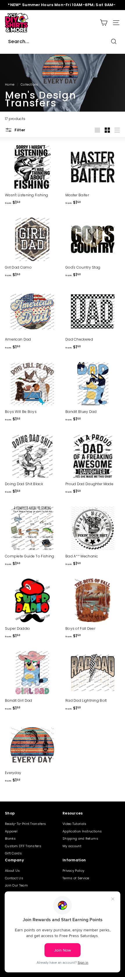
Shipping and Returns (80, 838)
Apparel (11, 831)
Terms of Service (76, 878)
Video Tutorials (75, 823)
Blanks (10, 838)
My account (72, 846)
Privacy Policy (73, 870)
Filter (19, 129)
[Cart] (103, 22)
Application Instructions (82, 831)
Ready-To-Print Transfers (25, 823)
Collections (29, 84)
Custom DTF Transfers (23, 846)
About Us (12, 870)
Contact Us (14, 878)
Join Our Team (16, 885)
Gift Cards (13, 853)
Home (9, 84)
